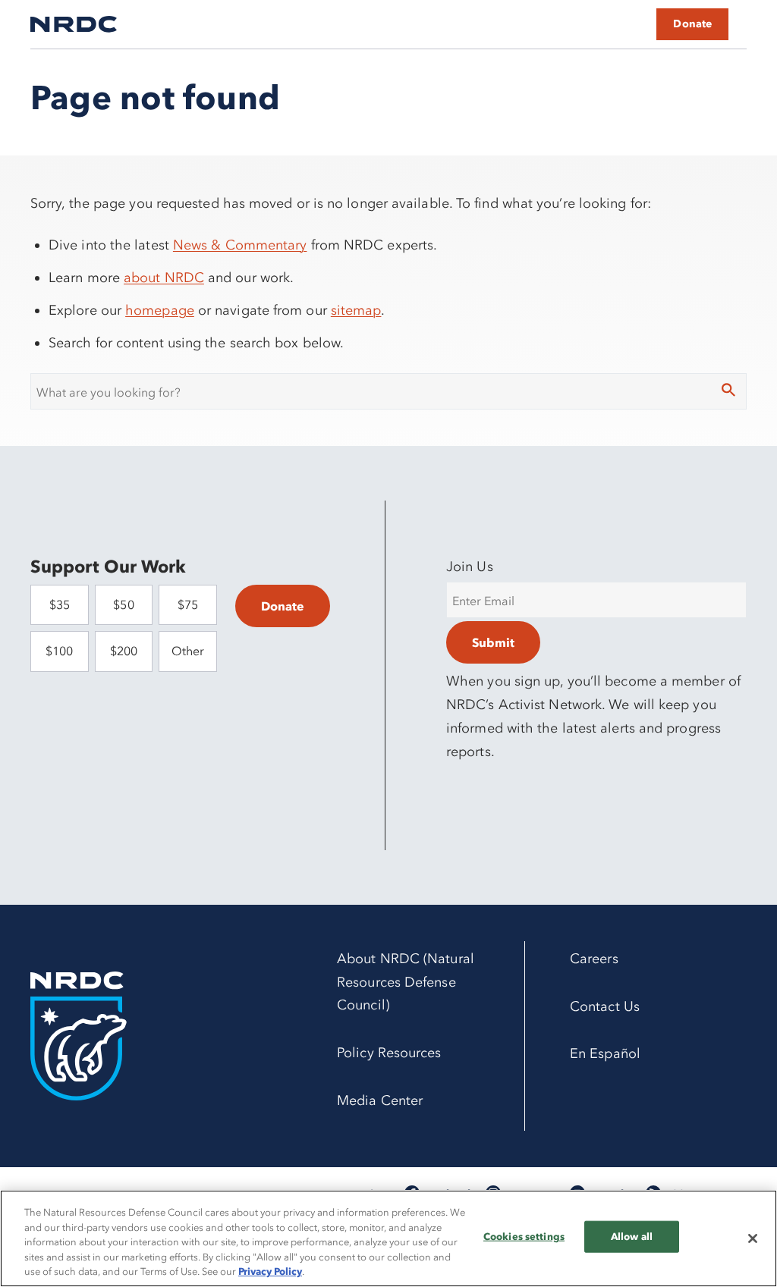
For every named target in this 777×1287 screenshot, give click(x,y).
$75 (188, 604)
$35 (59, 604)
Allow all (632, 1236)
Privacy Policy (270, 1271)
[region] (388, 1238)
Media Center (380, 1100)
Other (187, 650)
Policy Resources (389, 1052)
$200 (123, 650)
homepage (159, 310)
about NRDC (164, 277)
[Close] (752, 1238)
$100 (59, 650)
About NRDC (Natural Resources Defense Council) (405, 982)
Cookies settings (524, 1236)
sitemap (356, 310)
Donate (692, 23)
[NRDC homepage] (73, 24)
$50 (123, 604)
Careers (594, 958)
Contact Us (605, 1006)
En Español (605, 1053)
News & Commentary (240, 245)
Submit (493, 642)
